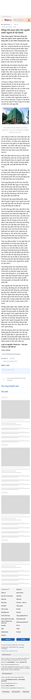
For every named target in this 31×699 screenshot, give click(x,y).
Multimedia (4, 632)
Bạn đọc (18, 612)
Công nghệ (19, 606)
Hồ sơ (18, 625)
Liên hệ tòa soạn (6, 654)
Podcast (18, 632)
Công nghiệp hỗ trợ (22, 615)
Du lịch (18, 609)
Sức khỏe (3, 606)
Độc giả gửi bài (16, 691)
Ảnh (2, 628)
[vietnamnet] (7, 20)
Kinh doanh (6, 24)
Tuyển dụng (26, 691)
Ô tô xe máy (4, 609)
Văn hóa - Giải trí (21, 602)
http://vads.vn (10, 685)
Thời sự (3, 592)
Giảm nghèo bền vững (7, 619)
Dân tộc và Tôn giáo (7, 596)
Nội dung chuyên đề (22, 622)
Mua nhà (12, 358)
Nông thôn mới (20, 619)
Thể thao (18, 596)
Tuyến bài (8, 639)
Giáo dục (3, 599)
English (3, 625)
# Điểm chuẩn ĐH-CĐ (18, 20)
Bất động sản (5, 612)
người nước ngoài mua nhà (10, 361)
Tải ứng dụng (5, 691)
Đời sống (3, 602)
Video (18, 628)
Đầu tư (16, 24)
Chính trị (19, 589)
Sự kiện (23, 639)
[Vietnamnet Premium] (5, 590)
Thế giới (18, 599)
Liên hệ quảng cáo (7, 673)
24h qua (3, 635)
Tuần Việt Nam (5, 615)
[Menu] (2, 20)
